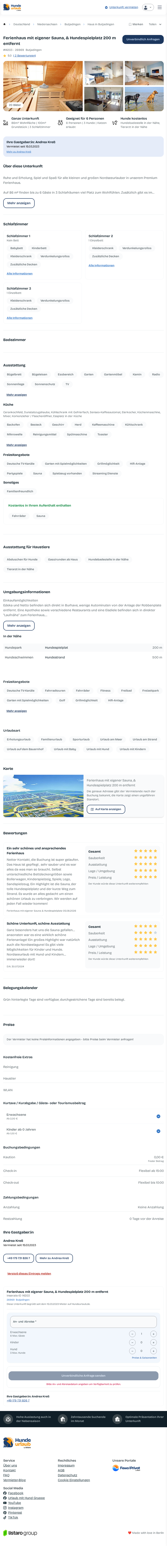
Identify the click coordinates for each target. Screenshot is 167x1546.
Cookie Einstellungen (74, 1480)
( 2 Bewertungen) (24, 55)
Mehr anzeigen (19, 203)
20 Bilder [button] (15, 105)
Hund (13, 1349)
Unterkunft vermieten (123, 7)
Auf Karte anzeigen (108, 809)
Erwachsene (18, 1332)
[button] (43, 86)
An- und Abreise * (24, 1321)
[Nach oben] (158, 1537)
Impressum (66, 1465)
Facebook (15, 1493)
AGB (61, 1470)
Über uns (10, 1465)
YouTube (14, 1503)
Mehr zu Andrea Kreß (19, 151)
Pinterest (15, 1512)
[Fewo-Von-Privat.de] (138, 1468)
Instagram (15, 1508)
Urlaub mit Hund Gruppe (26, 1498)
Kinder (14, 1342)
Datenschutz (67, 1475)
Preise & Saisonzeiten (144, 1357)
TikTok (13, 1517)
